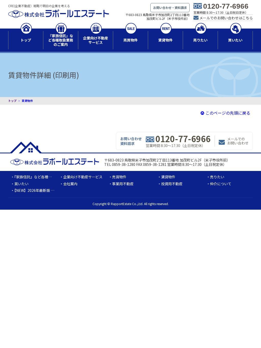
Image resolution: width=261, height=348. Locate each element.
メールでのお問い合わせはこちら (226, 17)
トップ (25, 40)
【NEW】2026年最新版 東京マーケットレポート (52, 190)
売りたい (200, 40)
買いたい (235, 40)
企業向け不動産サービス (95, 40)
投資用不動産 (171, 183)
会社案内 (70, 183)
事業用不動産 (123, 183)
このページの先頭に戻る (227, 113)
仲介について (220, 183)
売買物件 (130, 40)
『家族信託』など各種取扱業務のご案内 (60, 40)
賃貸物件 (165, 40)
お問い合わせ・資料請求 (170, 7)
